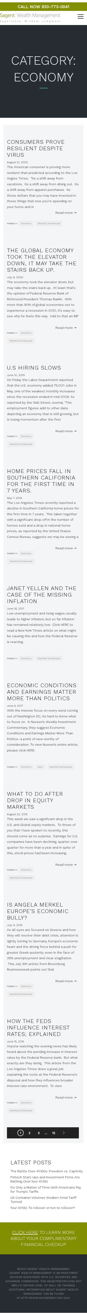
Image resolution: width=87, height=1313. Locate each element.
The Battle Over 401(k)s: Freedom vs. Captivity (46, 1171)
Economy (26, 223)
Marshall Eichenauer (49, 223)
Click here (25, 1232)
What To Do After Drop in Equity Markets (35, 800)
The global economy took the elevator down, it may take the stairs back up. (42, 260)
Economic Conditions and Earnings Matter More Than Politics (42, 692)
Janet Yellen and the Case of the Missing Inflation (42, 594)
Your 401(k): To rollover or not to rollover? (42, 1208)
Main (40, 767)
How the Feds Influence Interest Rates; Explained (38, 1027)
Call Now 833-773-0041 (43, 6)
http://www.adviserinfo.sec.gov (45, 1298)
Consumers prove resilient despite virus (36, 148)
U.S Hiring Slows (34, 367)
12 (53, 1133)
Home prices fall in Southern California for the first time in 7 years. (41, 481)
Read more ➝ (65, 212)
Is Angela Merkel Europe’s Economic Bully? (37, 911)
